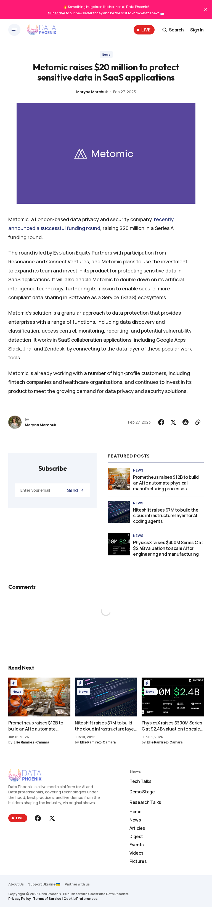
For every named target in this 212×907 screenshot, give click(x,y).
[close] (205, 9)
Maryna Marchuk (92, 91)
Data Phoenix (117, 894)
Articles (137, 828)
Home (135, 812)
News (106, 54)
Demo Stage (142, 792)
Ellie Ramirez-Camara (31, 742)
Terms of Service (47, 898)
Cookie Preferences (80, 898)
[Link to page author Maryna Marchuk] (15, 422)
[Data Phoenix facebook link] (38, 818)
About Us (16, 884)
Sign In (197, 30)
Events (136, 845)
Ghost (93, 894)
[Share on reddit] (185, 422)
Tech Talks (140, 781)
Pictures (138, 861)
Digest (136, 836)
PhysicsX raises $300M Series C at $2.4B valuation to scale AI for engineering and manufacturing (168, 548)
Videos (136, 853)
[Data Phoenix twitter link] (51, 818)
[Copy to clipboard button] (198, 422)
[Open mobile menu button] (14, 30)
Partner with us (77, 884)
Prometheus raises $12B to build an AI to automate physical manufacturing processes (166, 482)
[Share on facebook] (161, 422)
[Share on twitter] (173, 422)
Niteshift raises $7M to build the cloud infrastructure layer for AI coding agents (165, 515)
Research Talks (145, 802)
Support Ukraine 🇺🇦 (44, 884)
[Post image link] (119, 479)
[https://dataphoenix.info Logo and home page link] (41, 29)
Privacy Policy (19, 898)
